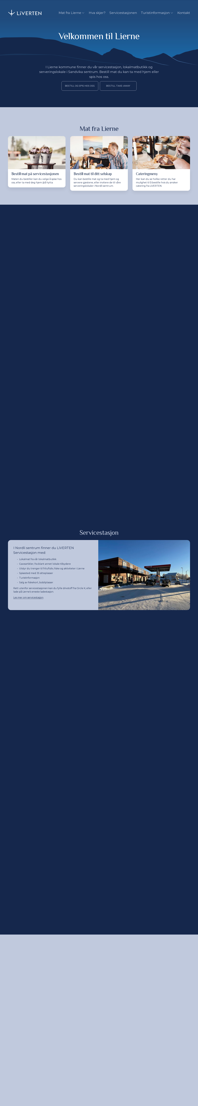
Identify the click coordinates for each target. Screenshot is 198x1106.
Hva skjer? (97, 13)
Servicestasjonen (123, 13)
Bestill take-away (118, 85)
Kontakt (183, 13)
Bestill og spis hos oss (80, 85)
